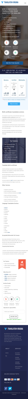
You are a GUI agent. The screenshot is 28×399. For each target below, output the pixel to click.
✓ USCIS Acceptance (9, 280)
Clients (7, 353)
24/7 (12, 180)
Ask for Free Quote (12, 63)
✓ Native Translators (9, 278)
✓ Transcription (6, 285)
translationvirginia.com (15, 392)
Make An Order (14, 104)
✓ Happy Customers (10, 274)
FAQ (6, 356)
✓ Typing (5, 291)
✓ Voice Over (6, 287)
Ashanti (6, 207)
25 (14, 94)
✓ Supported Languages (10, 276)
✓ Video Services (7, 293)
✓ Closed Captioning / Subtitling (10, 289)
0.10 (6, 94)
